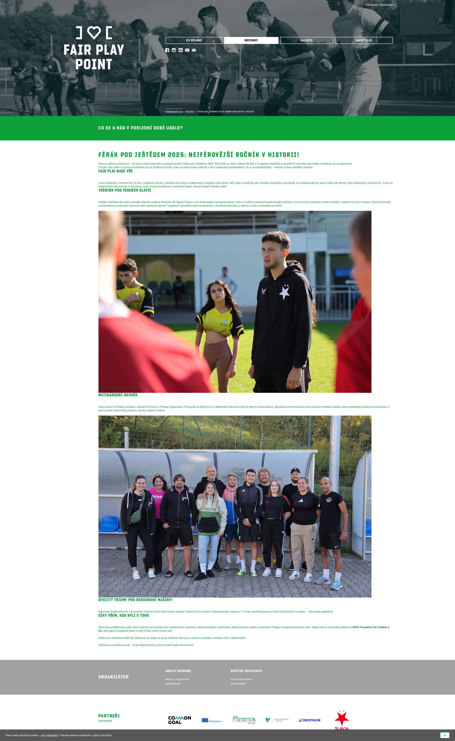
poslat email (172, 683)
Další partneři (105, 720)
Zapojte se (363, 40)
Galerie (307, 40)
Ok (444, 735)
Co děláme (194, 40)
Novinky (251, 40)
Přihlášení (371, 4)
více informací (49, 735)
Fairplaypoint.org (173, 111)
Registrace (386, 4)
